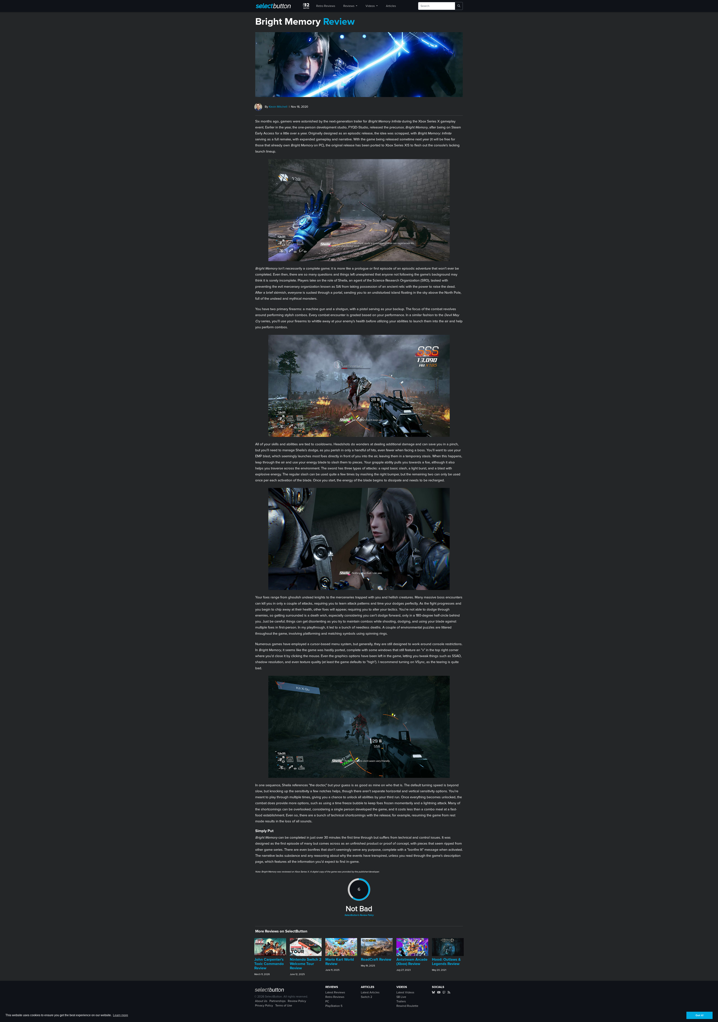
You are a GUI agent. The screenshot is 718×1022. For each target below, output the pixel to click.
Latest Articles (370, 992)
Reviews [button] (349, 5)
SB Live (401, 996)
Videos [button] (370, 5)
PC (327, 1001)
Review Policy (297, 1001)
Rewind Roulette (407, 1005)
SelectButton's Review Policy (359, 915)
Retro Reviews (325, 5)
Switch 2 (366, 996)
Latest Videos (405, 992)
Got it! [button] (700, 1015)
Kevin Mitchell (278, 106)
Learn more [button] (120, 1015)
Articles (391, 5)
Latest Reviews (335, 992)
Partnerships (277, 1001)
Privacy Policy (264, 1005)
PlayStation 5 (333, 1005)
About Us (261, 1001)
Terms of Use (283, 1005)
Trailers (401, 1001)
